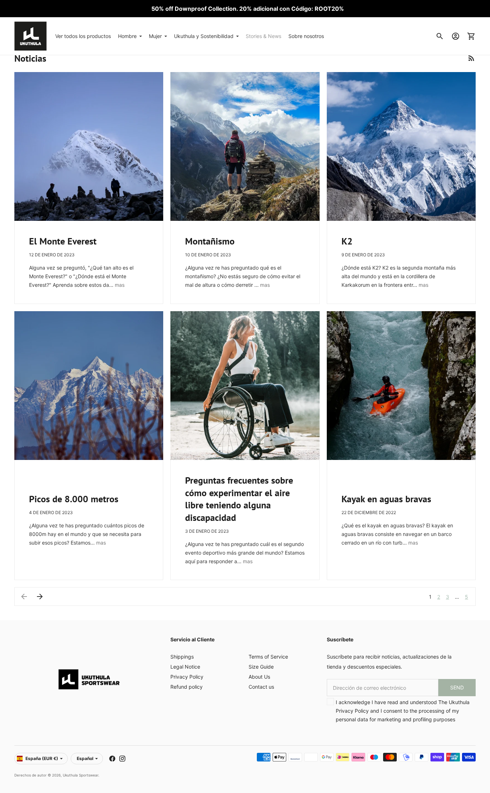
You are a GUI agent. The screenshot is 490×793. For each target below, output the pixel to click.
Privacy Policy (186, 677)
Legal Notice (185, 667)
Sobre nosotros (306, 36)
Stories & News (263, 36)
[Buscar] (440, 36)
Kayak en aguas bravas (386, 499)
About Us (259, 677)
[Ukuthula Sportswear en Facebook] (112, 758)
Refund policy (186, 687)
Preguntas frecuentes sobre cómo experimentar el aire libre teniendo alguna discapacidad (239, 498)
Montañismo (210, 241)
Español (85, 758)
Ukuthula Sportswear (80, 775)
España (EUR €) (41, 758)
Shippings (182, 657)
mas (119, 285)
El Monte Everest (62, 241)
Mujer (155, 36)
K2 (347, 241)
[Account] (455, 36)
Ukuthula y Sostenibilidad (204, 36)
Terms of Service (268, 657)
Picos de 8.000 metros (73, 499)
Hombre (127, 36)
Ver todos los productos (83, 36)
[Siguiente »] (40, 596)
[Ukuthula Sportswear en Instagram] (122, 758)
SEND (457, 687)
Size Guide (261, 667)
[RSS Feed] (471, 58)
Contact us (261, 687)
